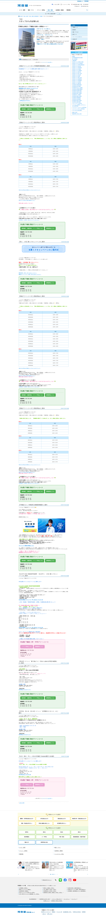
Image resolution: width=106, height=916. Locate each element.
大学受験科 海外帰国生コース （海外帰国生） (77, 891)
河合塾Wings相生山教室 (77, 91)
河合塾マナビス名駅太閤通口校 (78, 64)
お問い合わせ (49, 913)
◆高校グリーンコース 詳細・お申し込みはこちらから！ (30, 274)
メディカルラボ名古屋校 (77, 110)
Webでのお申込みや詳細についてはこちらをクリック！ (29, 189)
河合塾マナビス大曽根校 (77, 70)
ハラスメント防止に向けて (57, 899)
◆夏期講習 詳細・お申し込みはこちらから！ (28, 272)
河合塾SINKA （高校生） (24, 891)
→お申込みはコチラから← (25, 100)
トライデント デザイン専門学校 (78, 108)
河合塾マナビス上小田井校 (77, 63)
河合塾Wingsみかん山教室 (77, 87)
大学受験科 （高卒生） (23, 888)
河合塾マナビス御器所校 (77, 79)
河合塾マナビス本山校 (76, 74)
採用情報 (83, 911)
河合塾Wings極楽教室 (76, 97)
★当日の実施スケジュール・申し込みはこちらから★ (31, 599)
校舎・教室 (26, 16)
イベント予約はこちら (27, 646)
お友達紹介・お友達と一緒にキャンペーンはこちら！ (29, 219)
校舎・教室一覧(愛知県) (34, 16)
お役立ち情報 (21, 802)
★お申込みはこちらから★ (25, 774)
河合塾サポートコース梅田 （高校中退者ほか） (77, 889)
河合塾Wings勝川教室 (76, 101)
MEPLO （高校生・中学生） (48, 888)
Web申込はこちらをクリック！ (25, 689)
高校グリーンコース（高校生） (25, 889)
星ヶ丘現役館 (74, 59)
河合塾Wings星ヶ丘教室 (77, 93)
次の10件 (49, 62)
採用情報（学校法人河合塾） (57, 900)
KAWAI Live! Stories (77, 911)
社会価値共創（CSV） (67, 911)
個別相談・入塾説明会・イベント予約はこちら (32, 109)
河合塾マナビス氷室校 (76, 69)
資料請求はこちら (50, 109)
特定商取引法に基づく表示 (44, 899)
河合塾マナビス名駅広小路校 (77, 61)
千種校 (41, 16)
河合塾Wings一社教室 (76, 94)
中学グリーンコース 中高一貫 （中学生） (27, 892)
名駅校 (73, 56)
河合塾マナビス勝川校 (76, 83)
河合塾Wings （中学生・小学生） (49, 891)
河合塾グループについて (46, 911)
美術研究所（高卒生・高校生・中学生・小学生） (52, 892)
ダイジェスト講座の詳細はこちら (26, 545)
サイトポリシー (67, 899)
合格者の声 (74, 39)
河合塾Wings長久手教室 (77, 100)
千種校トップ (75, 27)
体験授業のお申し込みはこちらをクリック (28, 88)
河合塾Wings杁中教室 (76, 86)
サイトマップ (74, 899)
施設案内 (74, 29)
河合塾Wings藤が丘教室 (77, 96)
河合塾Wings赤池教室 (76, 99)
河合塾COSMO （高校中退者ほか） (74, 888)
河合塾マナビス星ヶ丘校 (77, 73)
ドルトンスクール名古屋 (77, 103)
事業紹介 (53, 911)
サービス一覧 (59, 911)
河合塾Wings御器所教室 (77, 84)
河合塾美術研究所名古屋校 (77, 57)
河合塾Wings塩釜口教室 (77, 90)
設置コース (74, 34)
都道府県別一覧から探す (77, 113)
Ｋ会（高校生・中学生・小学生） (49, 889)
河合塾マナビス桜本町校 (77, 67)
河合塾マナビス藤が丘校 (77, 77)
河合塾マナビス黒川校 (76, 71)
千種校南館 (74, 60)
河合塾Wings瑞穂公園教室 (77, 89)
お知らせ (44, 913)
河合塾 (21, 16)
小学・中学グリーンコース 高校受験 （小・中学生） (29, 894)
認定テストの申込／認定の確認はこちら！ (27, 200)
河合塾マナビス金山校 (76, 66)
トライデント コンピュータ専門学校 (79, 107)
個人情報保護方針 (32, 899)
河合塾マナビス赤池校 (76, 81)
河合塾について (46, 900)
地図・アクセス (75, 32)
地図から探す (74, 112)
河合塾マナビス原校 (76, 76)
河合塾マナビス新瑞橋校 (77, 80)
